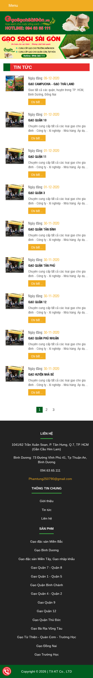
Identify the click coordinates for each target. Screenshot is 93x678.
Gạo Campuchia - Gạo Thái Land (51, 83)
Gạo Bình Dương (46, 550)
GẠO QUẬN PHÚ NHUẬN (43, 338)
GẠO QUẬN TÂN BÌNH (42, 229)
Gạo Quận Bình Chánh (46, 585)
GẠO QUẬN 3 (36, 192)
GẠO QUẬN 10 (37, 120)
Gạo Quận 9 (46, 602)
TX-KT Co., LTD (60, 671)
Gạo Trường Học (47, 654)
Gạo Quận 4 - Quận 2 (46, 593)
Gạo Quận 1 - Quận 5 (46, 576)
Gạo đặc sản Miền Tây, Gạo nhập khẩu (47, 559)
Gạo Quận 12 (46, 611)
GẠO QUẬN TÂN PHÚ (41, 265)
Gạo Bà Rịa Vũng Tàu (46, 628)
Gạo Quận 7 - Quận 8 (46, 567)
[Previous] (32, 410)
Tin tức (46, 510)
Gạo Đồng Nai (46, 646)
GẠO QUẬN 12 (37, 301)
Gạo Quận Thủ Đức (47, 620)
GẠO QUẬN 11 (37, 156)
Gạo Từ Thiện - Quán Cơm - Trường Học (46, 637)
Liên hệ (46, 518)
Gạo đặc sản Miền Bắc (46, 541)
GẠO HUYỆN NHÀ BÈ (41, 374)
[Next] (60, 410)
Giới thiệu (46, 501)
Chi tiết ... (37, 102)
